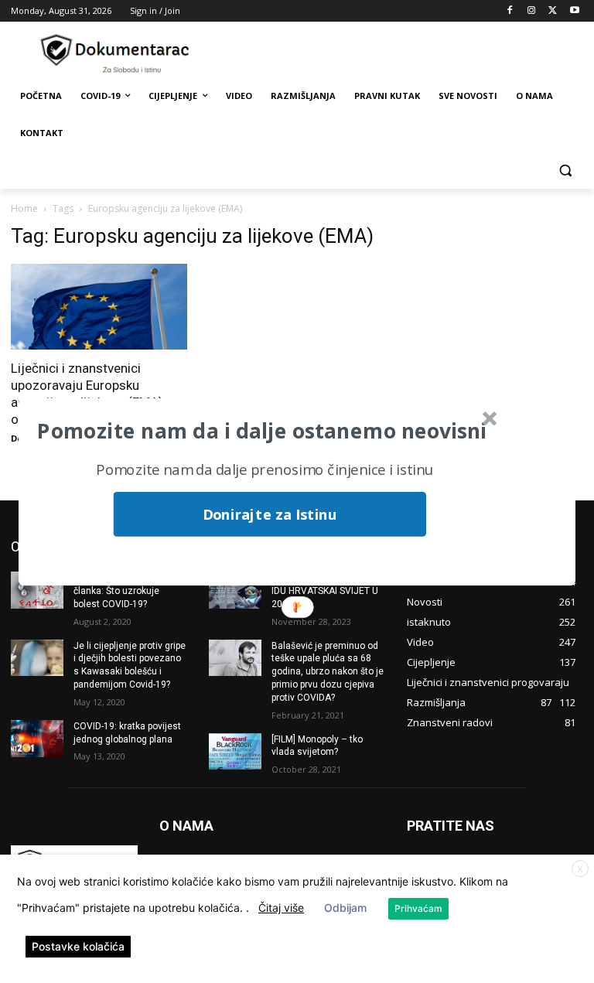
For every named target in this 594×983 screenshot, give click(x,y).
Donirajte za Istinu (269, 514)
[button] (261, 430)
